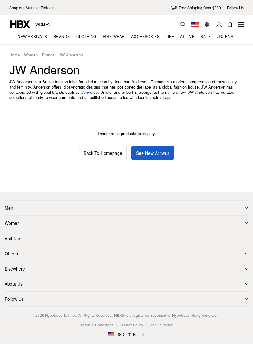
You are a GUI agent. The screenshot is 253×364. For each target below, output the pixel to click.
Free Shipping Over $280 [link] (200, 7)
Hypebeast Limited (61, 315)
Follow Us (14, 299)
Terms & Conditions (97, 324)
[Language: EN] (207, 24)
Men (9, 208)
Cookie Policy (161, 324)
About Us (14, 284)
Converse (89, 92)
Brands (48, 55)
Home (14, 55)
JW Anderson (71, 55)
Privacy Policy (131, 324)
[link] (32, 8)
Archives (13, 238)
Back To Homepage (103, 153)
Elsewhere (15, 269)
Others (11, 253)
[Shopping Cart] (230, 24)
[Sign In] (219, 24)
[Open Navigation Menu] (241, 24)
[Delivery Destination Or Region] (195, 24)
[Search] (183, 24)
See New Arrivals (152, 153)
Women (43, 24)
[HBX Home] (20, 24)
